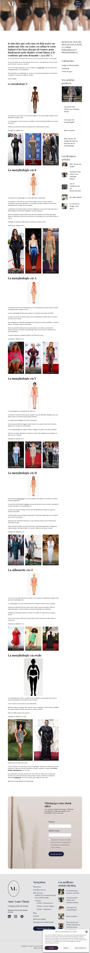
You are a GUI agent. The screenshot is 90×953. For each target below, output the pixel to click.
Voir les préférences (80, 948)
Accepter (51, 948)
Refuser (66, 948)
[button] (86, 932)
